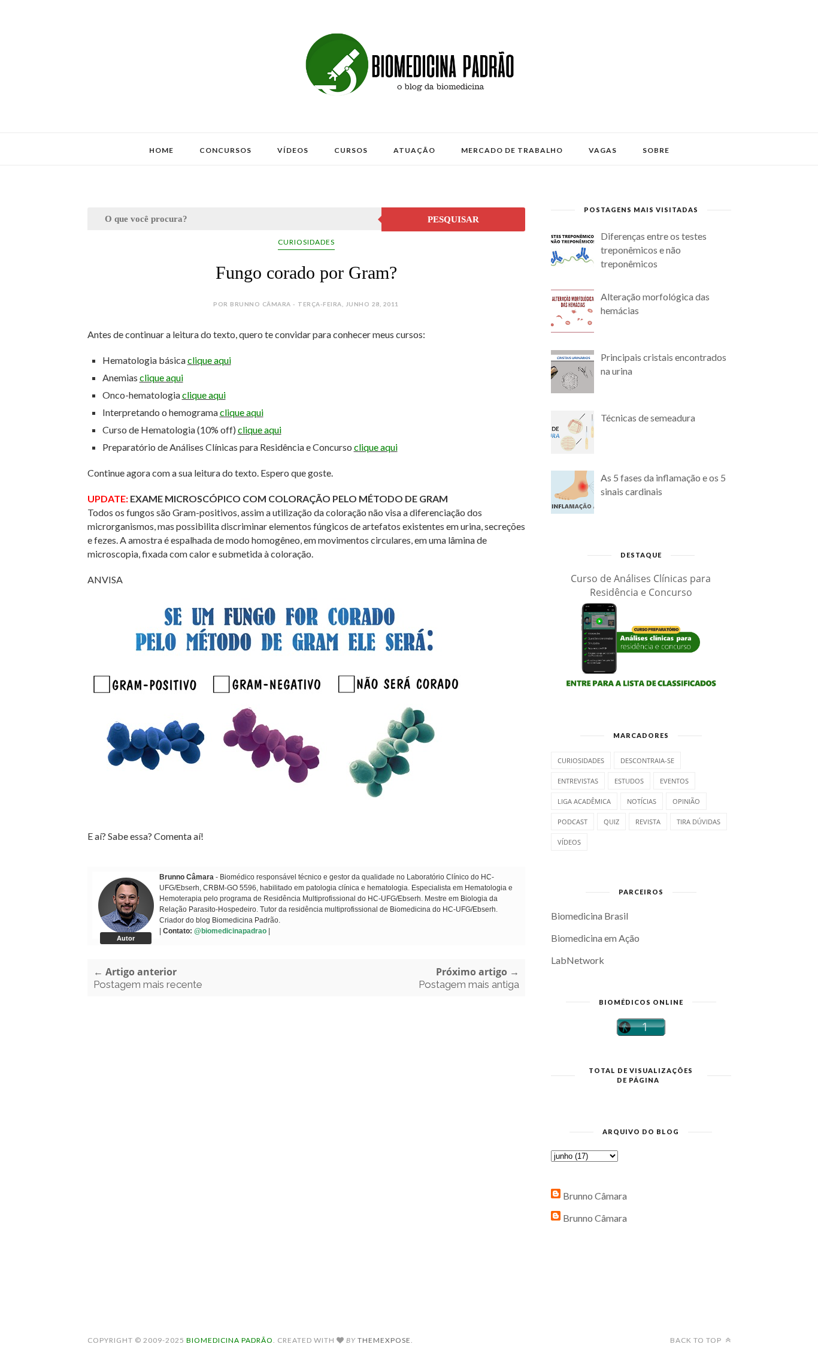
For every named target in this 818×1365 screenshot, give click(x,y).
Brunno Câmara (595, 1195)
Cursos (351, 150)
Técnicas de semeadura (648, 417)
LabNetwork (577, 960)
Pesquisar (453, 219)
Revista (648, 821)
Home (161, 150)
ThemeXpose (384, 1340)
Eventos (674, 780)
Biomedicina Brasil (589, 915)
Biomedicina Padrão (229, 1340)
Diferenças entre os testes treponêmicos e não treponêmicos (654, 249)
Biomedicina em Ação (595, 938)
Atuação (414, 150)
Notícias (641, 801)
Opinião (686, 801)
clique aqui (209, 360)
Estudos (629, 780)
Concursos (225, 150)
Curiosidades (306, 241)
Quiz (611, 821)
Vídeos (292, 150)
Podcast (572, 821)
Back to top (696, 1340)
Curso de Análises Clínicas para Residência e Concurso (641, 585)
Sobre (656, 150)
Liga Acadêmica (584, 801)
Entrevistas (578, 780)
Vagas (603, 150)
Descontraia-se (647, 760)
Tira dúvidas (698, 821)
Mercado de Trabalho (512, 150)
